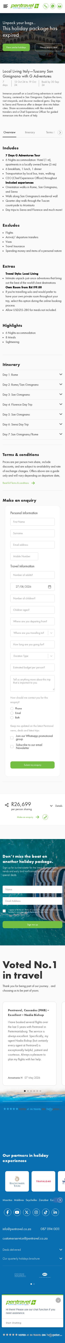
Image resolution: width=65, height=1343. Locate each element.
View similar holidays (16, 47)
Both (17, 717)
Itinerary (30, 132)
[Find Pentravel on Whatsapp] (52, 6)
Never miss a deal (48, 47)
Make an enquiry (25, 817)
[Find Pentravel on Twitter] (26, 1212)
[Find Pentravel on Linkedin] (55, 1212)
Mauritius (7, 1200)
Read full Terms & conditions (16, 482)
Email (18, 713)
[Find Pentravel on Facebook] (7, 1212)
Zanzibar (44, 1200)
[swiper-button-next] (60, 132)
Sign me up (32, 924)
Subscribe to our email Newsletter (29, 746)
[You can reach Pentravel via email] (59, 6)
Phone (18, 708)
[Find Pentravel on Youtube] (17, 1212)
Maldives (19, 1200)
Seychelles (31, 1200)
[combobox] (13, 633)
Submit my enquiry (32, 764)
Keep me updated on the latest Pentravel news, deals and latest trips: (31, 728)
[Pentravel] (25, 7)
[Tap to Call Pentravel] (46, 6)
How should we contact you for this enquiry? (29, 700)
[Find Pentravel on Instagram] (36, 1212)
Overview (9, 132)
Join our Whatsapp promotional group (34, 737)
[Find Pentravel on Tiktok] (45, 1212)
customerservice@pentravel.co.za (25, 1238)
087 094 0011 (50, 1229)
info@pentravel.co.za (17, 1229)
